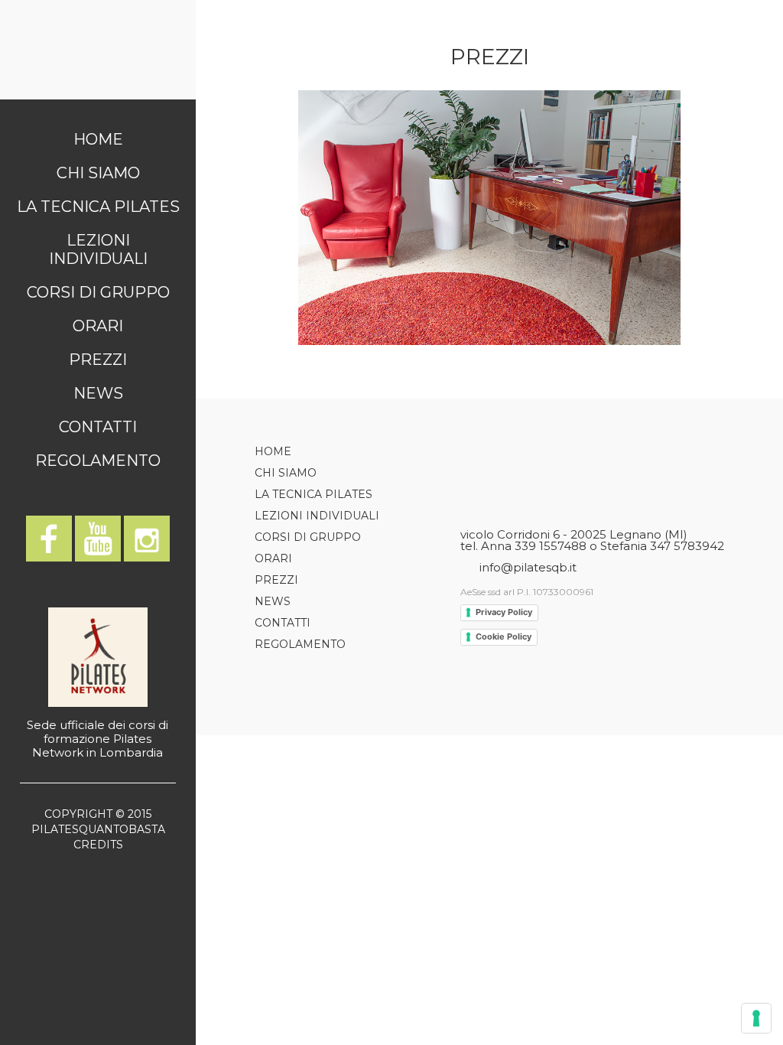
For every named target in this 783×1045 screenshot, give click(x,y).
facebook (49, 539)
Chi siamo (98, 173)
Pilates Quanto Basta (98, 49)
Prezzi (98, 359)
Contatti (98, 427)
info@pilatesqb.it (528, 567)
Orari (98, 326)
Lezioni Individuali (98, 249)
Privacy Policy (504, 612)
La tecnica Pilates (98, 206)
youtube (98, 539)
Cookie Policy (503, 636)
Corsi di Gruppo (98, 292)
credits (98, 844)
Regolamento (98, 460)
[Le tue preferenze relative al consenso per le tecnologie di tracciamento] (756, 1018)
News (98, 393)
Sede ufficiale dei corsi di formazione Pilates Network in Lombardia (97, 739)
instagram (147, 539)
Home (98, 139)
